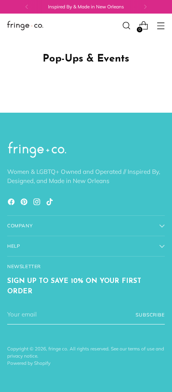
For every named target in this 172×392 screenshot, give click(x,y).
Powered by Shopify (28, 363)
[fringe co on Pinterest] (25, 203)
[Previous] (27, 7)
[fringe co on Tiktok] (50, 203)
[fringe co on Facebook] (12, 203)
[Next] (145, 7)
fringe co (57, 349)
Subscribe (150, 315)
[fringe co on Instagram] (37, 203)
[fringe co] (25, 26)
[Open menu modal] (160, 26)
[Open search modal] (126, 26)
